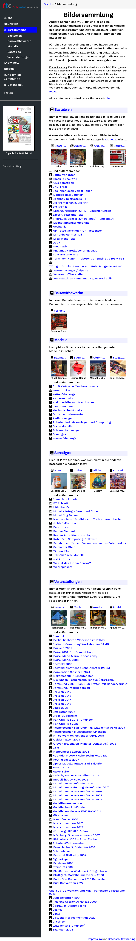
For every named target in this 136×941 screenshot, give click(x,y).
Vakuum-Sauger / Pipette (70, 270)
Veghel (57, 909)
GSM (56, 747)
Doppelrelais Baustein (68, 194)
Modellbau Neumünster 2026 (73, 783)
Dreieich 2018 (62, 703)
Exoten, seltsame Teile (68, 214)
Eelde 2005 (60, 707)
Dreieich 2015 (62, 692)
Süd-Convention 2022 (68, 883)
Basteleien (14, 35)
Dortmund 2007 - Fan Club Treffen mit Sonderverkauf (90, 684)
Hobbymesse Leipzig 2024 (71, 751)
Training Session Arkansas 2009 (75, 901)
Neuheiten (11, 23)
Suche (8, 18)
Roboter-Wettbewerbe (68, 843)
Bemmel (58, 636)
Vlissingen (59, 921)
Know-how (11, 62)
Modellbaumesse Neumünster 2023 (77, 795)
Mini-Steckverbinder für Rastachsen (78, 230)
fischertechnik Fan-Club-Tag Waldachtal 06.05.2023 (89, 727)
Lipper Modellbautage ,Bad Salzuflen (78, 763)
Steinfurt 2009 (63, 867)
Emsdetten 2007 (64, 711)
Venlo (56, 913)
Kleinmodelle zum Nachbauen (73, 402)
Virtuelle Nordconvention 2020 (74, 917)
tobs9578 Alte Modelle (68, 555)
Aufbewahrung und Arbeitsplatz (79, 470)
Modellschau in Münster (69, 807)
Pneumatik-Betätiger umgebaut (75, 250)
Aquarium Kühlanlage (79, 146)
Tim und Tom (62, 551)
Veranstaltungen (18, 57)
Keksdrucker (61, 390)
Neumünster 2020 (65, 819)
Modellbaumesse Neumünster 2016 (77, 791)
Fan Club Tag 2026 (66, 723)
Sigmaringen (61, 859)
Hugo (19, 166)
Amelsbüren (99, 607)
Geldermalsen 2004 (66, 739)
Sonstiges (14, 52)
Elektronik (60, 206)
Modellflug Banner (66, 515)
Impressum (95, 939)
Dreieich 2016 (62, 695)
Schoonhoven (62, 851)
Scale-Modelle (62, 426)
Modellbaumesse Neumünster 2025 (77, 799)
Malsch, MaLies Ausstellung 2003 (76, 775)
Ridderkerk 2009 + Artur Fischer (75, 839)
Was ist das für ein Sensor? (72, 563)
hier (108, 98)
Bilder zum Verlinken (99, 470)
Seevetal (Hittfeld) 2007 (69, 855)
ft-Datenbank (13, 84)
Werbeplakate (62, 567)
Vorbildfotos (61, 559)
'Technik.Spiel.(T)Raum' (79, 607)
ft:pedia (9, 68)
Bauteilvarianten (64, 175)
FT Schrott (60, 503)
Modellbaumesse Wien (68, 803)
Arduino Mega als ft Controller (99, 146)
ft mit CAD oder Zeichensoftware (75, 386)
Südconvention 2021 (67, 897)
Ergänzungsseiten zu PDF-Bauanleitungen (82, 210)
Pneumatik (60, 246)
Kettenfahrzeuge (64, 394)
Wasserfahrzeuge (64, 438)
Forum (8, 93)
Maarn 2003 (61, 767)
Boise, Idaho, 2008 (66, 660)
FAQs (52, 91)
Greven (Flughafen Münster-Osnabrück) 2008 (84, 743)
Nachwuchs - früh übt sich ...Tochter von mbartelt (88, 519)
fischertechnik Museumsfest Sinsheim (79, 731)
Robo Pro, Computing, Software (75, 539)
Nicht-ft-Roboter (64, 523)
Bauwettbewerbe (19, 41)
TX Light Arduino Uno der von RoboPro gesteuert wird (86, 266)
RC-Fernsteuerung (65, 254)
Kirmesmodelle (63, 398)
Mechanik (59, 226)
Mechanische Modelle (67, 410)
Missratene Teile (64, 238)
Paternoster (61, 527)
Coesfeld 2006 (62, 664)
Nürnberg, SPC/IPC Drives (70, 831)
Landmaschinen (63, 406)
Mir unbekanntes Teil (67, 234)
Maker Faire (61, 771)
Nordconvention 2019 (68, 827)
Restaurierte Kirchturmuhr (71, 535)
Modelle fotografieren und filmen (76, 511)
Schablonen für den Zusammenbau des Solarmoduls (89, 543)
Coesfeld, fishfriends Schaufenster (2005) (81, 668)
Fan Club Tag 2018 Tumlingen (73, 719)
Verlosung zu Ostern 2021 (60, 310)
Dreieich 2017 (62, 699)
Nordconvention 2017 (68, 823)
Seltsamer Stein (64, 547)
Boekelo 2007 (62, 648)
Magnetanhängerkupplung (71, 222)
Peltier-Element (64, 531)
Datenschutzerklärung (121, 939)
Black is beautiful (65, 179)
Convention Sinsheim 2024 (71, 672)
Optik (56, 242)
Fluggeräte (119, 357)
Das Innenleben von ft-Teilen (72, 191)
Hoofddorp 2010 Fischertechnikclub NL (80, 755)
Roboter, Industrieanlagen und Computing (82, 422)
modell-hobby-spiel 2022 (70, 779)
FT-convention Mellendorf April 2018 (78, 735)
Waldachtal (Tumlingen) (69, 925)
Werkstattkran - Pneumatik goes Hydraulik (82, 278)
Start (47, 4)
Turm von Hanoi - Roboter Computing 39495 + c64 (88, 258)
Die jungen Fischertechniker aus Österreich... (84, 679)
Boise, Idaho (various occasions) (75, 656)
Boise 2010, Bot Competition (73, 652)
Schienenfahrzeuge (66, 430)
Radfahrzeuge (62, 418)
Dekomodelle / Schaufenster (73, 676)
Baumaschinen (60, 357)
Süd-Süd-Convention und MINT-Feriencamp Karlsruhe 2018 (87, 892)
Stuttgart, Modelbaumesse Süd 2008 (78, 875)
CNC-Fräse (60, 186)
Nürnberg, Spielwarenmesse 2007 (76, 835)
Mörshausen (61, 815)
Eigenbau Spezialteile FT (69, 199)
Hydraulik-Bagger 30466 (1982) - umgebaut (83, 218)
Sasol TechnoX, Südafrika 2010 (74, 847)
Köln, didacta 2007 (66, 759)
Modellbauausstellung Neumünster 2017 (81, 787)
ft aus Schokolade (65, 499)
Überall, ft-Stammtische (69, 905)
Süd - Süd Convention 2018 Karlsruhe (79, 879)
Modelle (12, 46)
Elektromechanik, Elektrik (70, 202)
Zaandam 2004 (63, 929)
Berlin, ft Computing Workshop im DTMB (81, 644)
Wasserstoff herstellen (68, 274)
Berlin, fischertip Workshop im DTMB (79, 640)
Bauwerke (79, 357)
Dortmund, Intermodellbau (71, 687)
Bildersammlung (15, 29)
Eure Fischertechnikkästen (119, 470)
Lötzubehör (61, 507)
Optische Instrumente (68, 414)
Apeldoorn (119, 607)
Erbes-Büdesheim (65, 715)
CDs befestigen (63, 183)
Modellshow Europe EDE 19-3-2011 (77, 811)
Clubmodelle (99, 357)
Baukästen (119, 146)
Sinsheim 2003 (63, 863)
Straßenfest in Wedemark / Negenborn (80, 871)
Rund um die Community (12, 76)
